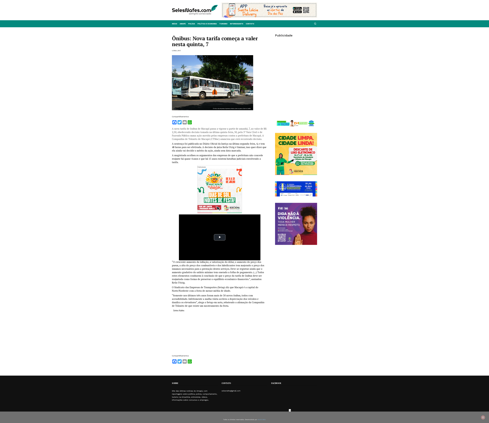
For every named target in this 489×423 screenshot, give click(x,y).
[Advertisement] (219, 334)
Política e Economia (207, 24)
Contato (250, 24)
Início (174, 24)
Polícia (191, 24)
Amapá (183, 24)
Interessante (236, 24)
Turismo (223, 24)
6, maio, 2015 (176, 50)
